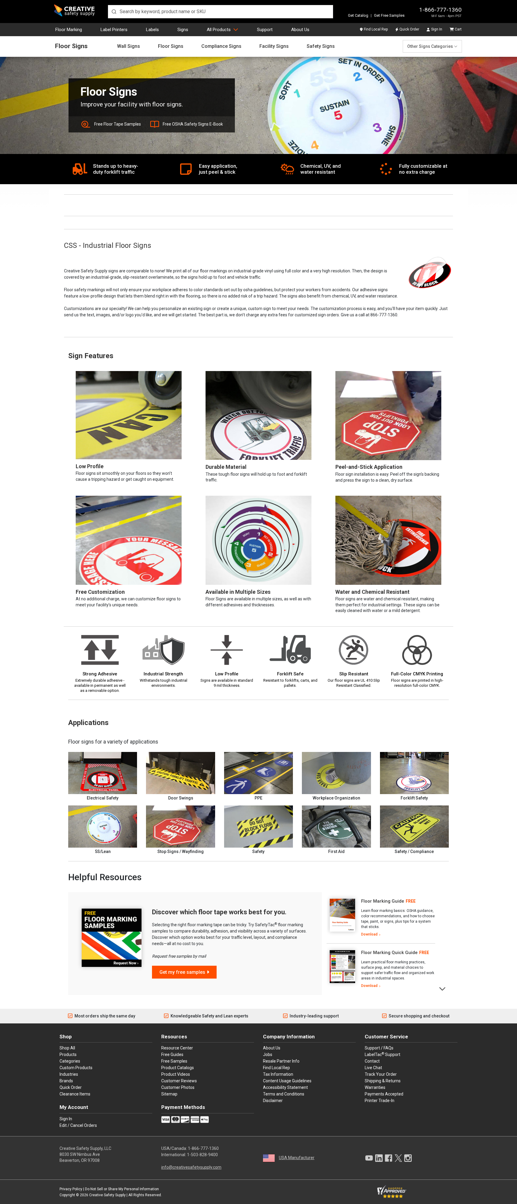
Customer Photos (177, 1087)
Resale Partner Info (281, 1061)
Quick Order (409, 29)
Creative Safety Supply (107, 1195)
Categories (70, 1061)
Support (265, 29)
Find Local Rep (376, 29)
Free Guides (172, 1054)
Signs (182, 29)
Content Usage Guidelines (287, 1080)
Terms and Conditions (283, 1094)
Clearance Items (75, 1094)
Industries (69, 1074)
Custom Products (76, 1067)
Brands (66, 1080)
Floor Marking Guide (382, 901)
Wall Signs (128, 46)
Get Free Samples (389, 15)
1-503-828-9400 (202, 1154)
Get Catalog (358, 15)
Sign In (436, 29)
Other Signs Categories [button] (430, 46)
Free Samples (174, 1061)
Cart (458, 29)
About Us (300, 29)
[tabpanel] (380, 918)
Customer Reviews (179, 1080)
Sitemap (169, 1094)
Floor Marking (68, 29)
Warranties (375, 1087)
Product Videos (175, 1074)
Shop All (67, 1048)
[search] (220, 12)
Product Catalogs (177, 1067)
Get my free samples (182, 972)
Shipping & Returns (383, 1080)
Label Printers (114, 29)
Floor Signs (71, 46)
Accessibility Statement (285, 1087)
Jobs (267, 1054)
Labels (152, 29)
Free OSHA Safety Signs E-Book (193, 124)
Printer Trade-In (379, 1100)
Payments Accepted (384, 1094)
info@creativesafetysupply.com (191, 1167)
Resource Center (177, 1048)
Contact (372, 1061)
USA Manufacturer (296, 1157)
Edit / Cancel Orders (78, 1125)
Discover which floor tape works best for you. (219, 912)
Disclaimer (273, 1100)
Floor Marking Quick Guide (389, 952)
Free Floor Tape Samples (117, 124)
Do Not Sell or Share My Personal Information (122, 1189)
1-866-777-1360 (440, 9)
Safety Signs (321, 46)
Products (68, 1054)
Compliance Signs (221, 46)
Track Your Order (381, 1074)
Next (442, 988)
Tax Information (278, 1074)
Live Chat (373, 1067)
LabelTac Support (382, 1054)
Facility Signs (274, 46)
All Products (219, 29)
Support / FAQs (379, 1048)
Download (369, 934)
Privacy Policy (71, 1189)
